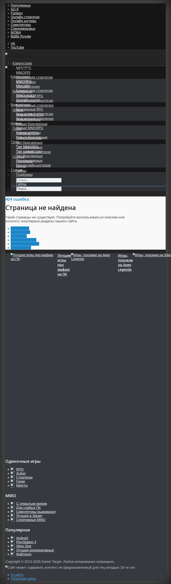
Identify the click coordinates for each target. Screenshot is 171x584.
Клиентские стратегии (34, 77)
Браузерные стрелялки (35, 105)
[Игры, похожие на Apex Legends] (94, 353)
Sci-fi (14, 9)
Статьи (16, 170)
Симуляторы (21, 25)
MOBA (16, 32)
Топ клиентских (29, 151)
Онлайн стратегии (25, 17)
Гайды (21, 184)
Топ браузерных (29, 142)
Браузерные (20, 104)
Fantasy (17, 13)
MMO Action (26, 95)
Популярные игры (25, 244)
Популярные (21, 5)
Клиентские (22, 63)
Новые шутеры (28, 132)
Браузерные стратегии (34, 113)
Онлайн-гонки (28, 99)
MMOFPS (23, 72)
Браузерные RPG (29, 109)
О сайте (17, 575)
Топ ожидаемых (29, 160)
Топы (15, 141)
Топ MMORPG (27, 146)
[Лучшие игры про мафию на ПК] (34, 353)
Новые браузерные (31, 123)
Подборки (24, 174)
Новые (16, 123)
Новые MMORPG (29, 127)
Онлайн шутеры (23, 21)
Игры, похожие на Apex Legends (125, 262)
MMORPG (23, 81)
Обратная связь (23, 578)
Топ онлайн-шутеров (33, 165)
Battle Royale (21, 36)
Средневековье (23, 28)
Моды (21, 179)
